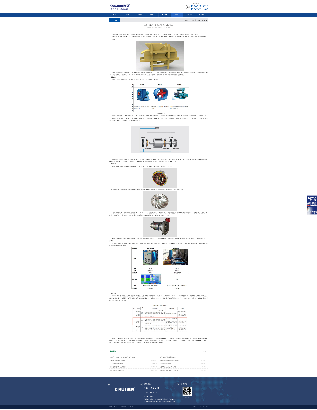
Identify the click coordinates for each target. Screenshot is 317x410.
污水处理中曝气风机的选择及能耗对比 (169, 360)
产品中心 (139, 14)
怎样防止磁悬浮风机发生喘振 (117, 360)
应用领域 (152, 14)
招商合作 (189, 14)
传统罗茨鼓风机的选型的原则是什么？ (169, 370)
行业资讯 (204, 20)
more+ (205, 351)
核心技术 (164, 14)
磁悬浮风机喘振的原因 (165, 363)
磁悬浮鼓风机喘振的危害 (116, 363)
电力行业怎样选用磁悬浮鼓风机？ (168, 357)
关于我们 (127, 14)
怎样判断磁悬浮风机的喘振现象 (118, 367)
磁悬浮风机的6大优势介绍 (117, 370)
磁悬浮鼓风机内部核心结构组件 (168, 367)
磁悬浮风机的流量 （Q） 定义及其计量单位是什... (123, 357)
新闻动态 (177, 14)
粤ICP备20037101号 (202, 406)
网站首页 (115, 14)
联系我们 (201, 14)
